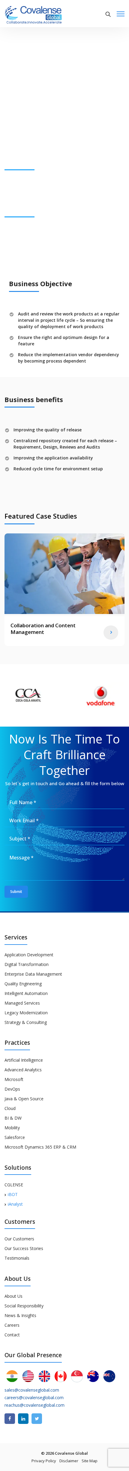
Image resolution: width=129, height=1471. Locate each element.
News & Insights (20, 1315)
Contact (12, 1335)
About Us (13, 1296)
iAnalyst (15, 1204)
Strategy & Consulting (25, 1022)
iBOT (13, 1194)
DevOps (12, 1089)
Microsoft (13, 1079)
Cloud (10, 1108)
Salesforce (14, 1137)
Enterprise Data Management (33, 974)
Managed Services (22, 1003)
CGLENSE (13, 1185)
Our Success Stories (23, 1248)
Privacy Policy (44, 1460)
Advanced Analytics (23, 1070)
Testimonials (16, 1258)
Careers (12, 1325)
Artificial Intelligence (23, 1060)
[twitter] (37, 1418)
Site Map (90, 1460)
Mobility (12, 1127)
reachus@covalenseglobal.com (34, 1405)
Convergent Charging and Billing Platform (49, 628)
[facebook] (9, 1418)
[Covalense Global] (42, 14)
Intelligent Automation (26, 993)
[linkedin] (23, 1418)
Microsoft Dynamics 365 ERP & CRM (40, 1147)
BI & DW (13, 1118)
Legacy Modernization (26, 1012)
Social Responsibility (24, 1306)
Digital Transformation (26, 964)
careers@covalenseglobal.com (34, 1397)
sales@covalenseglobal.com (31, 1390)
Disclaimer (68, 1460)
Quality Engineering (23, 984)
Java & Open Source (24, 1099)
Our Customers (19, 1239)
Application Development (28, 955)
